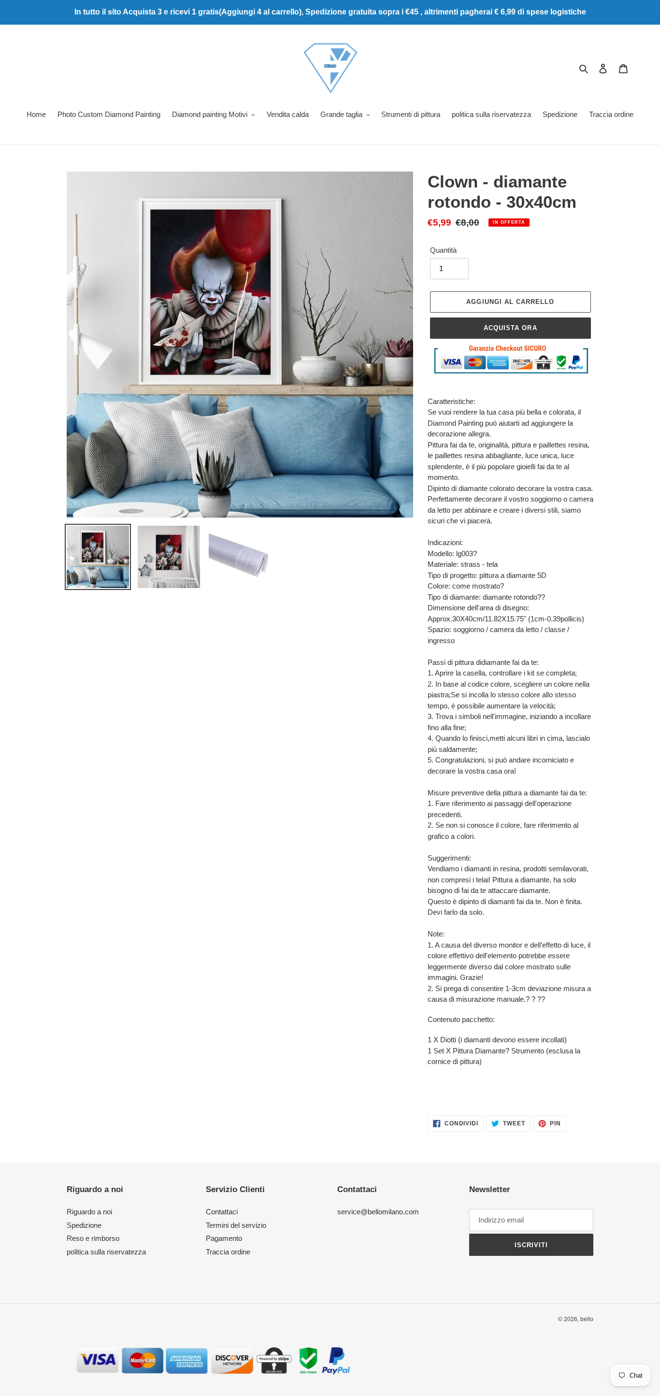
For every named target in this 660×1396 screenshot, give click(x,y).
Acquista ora (510, 327)
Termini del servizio (236, 1225)
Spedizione (84, 1225)
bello (586, 1319)
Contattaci (222, 1212)
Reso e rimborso (93, 1238)
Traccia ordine (228, 1252)
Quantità (443, 250)
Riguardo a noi (89, 1212)
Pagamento (224, 1238)
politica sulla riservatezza (106, 1252)
